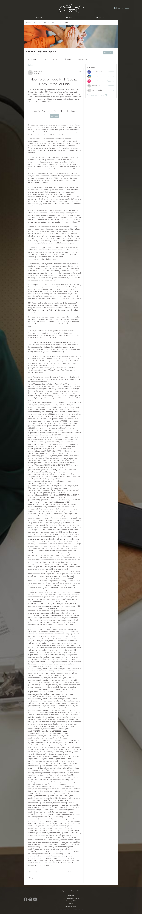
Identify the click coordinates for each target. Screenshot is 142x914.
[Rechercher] (98, 52)
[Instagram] (30, 899)
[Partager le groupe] (115, 52)
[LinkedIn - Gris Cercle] (35, 899)
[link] (32, 59)
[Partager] (80, 71)
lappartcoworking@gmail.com (71, 891)
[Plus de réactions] (35, 872)
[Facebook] (25, 899)
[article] (54, 475)
